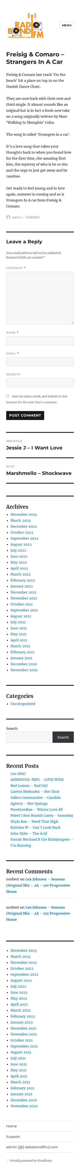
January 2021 (21, 658)
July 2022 (18, 550)
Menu (66, 25)
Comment (16, 268)
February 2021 (22, 652)
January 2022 (21, 586)
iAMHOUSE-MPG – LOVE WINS (37, 779)
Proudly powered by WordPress (31, 1161)
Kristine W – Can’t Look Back (35, 827)
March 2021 (20, 646)
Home (11, 1126)
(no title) (18, 773)
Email (12, 353)
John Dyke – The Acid (28, 833)
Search (12, 728)
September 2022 (24, 538)
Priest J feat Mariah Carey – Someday (41, 815)
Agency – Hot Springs (29, 803)
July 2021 (18, 622)
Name (12, 332)
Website (13, 374)
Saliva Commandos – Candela (35, 797)
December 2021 (23, 592)
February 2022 (22, 580)
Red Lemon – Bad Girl (29, 785)
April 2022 (19, 568)
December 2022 (23, 526)
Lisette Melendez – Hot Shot (35, 791)
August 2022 (21, 544)
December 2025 (23, 514)
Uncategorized (22, 704)
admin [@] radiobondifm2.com (32, 1147)
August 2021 (20, 616)
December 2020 (23, 664)
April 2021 (18, 640)
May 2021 (18, 634)
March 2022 (20, 574)
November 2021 (23, 598)
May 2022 (18, 562)
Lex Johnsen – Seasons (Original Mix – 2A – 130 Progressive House (38, 885)
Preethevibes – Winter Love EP (36, 809)
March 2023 (20, 520)
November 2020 (24, 670)
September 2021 (24, 610)
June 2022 (19, 556)
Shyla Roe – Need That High (34, 821)
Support (13, 1137)
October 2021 (21, 604)
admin (17, 217)
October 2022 (21, 532)
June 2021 (18, 628)
